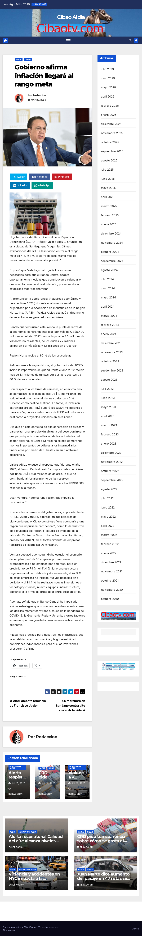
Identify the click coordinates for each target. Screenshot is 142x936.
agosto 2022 (109, 489)
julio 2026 (107, 69)
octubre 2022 (110, 471)
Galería (135, 928)
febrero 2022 (110, 544)
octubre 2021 (110, 580)
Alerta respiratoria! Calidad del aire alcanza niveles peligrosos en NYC (36, 841)
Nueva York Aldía (15, 767)
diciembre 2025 (111, 124)
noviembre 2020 (112, 589)
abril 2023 (107, 416)
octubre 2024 (110, 251)
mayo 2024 (108, 297)
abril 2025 (107, 197)
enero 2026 (109, 114)
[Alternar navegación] (68, 40)
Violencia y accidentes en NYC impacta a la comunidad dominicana (34, 878)
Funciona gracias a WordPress (20, 927)
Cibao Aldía (71, 17)
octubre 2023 (110, 361)
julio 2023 (107, 388)
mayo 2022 (108, 516)
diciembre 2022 (111, 452)
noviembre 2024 (112, 242)
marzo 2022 (109, 535)
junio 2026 (108, 78)
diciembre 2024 (111, 233)
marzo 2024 (109, 315)
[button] (130, 40)
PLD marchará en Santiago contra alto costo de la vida (70, 705)
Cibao (28, 60)
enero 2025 (108, 224)
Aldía (18, 60)
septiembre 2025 (112, 151)
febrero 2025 (110, 215)
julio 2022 (107, 498)
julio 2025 (107, 169)
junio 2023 (108, 398)
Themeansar (9, 930)
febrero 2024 (110, 325)
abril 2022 (107, 525)
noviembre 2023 (112, 352)
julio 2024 (107, 279)
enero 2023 (108, 443)
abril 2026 (107, 96)
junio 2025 (108, 178)
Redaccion (39, 95)
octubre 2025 (110, 142)
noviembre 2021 (111, 571)
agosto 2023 (109, 379)
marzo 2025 (109, 206)
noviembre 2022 (112, 462)
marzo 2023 (109, 425)
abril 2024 (108, 306)
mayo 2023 (108, 407)
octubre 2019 (110, 599)
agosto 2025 (109, 160)
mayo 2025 (108, 188)
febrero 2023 (110, 434)
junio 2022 (108, 507)
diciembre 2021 (111, 562)
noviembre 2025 (112, 133)
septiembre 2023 (112, 370)
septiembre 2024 (112, 261)
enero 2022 (108, 553)
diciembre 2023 (111, 343)
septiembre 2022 (112, 480)
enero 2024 (109, 334)
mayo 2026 (108, 87)
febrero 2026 (110, 105)
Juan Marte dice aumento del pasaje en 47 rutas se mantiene (103, 878)
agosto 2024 (109, 270)
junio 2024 (108, 288)
